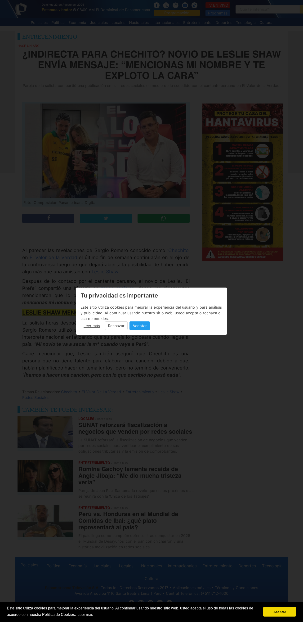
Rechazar (116, 325)
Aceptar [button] (279, 612)
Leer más (92, 325)
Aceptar (140, 325)
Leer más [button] (85, 615)
